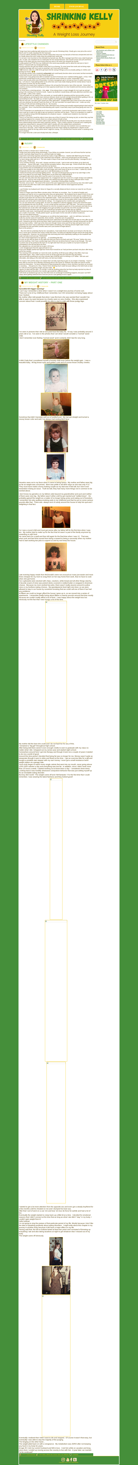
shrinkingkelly (42, 47)
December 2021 (100, 116)
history (59, 1454)
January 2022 (99, 114)
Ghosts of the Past (31, 1454)
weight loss (67, 138)
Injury (29, 143)
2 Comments (75, 1454)
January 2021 (99, 120)
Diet (27, 138)
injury (63, 277)
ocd (62, 1454)
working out (36, 138)
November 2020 (100, 123)
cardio (56, 138)
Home (57, 6)
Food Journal (76, 6)
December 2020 (100, 122)
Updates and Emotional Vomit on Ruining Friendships (105, 55)
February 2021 (100, 119)
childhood (48, 1454)
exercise (31, 138)
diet (59, 138)
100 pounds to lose (50, 138)
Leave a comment (87, 138)
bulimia (44, 1454)
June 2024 (99, 111)
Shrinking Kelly (41, 147)
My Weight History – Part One (43, 282)
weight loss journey (75, 138)
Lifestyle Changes (37, 44)
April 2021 (99, 117)
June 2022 (99, 113)
